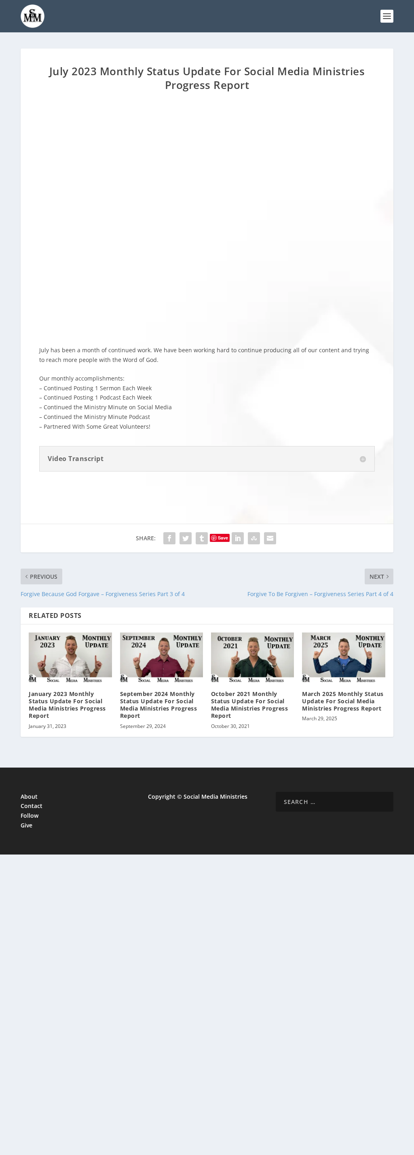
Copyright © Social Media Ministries (197, 796)
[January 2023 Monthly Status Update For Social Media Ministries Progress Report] (70, 657)
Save (223, 538)
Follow (29, 815)
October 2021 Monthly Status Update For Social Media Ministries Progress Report (249, 705)
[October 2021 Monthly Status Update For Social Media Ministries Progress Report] (252, 657)
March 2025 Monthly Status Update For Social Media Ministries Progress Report (343, 701)
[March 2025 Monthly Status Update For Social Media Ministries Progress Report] (343, 657)
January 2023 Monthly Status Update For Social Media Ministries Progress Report (67, 705)
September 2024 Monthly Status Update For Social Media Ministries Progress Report (158, 705)
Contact (31, 806)
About (29, 796)
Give (26, 825)
